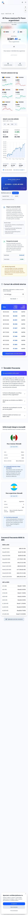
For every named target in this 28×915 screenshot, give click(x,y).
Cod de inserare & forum (8, 199)
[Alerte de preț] (22, 2)
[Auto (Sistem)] (25, 10)
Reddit (16, 196)
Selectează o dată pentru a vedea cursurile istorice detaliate (13, 290)
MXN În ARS (8, 13)
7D (4, 124)
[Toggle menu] (25, 2)
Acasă (2, 13)
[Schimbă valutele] (14, 31)
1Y (15, 124)
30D (8, 124)
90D (12, 124)
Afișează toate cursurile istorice (14, 353)
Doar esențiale (14, 907)
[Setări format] (25, 7)
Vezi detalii (13, 299)
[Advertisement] (14, 8)
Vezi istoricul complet (18, 170)
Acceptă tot (14, 903)
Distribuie (15, 193)
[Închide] (25, 894)
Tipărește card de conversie (15, 619)
